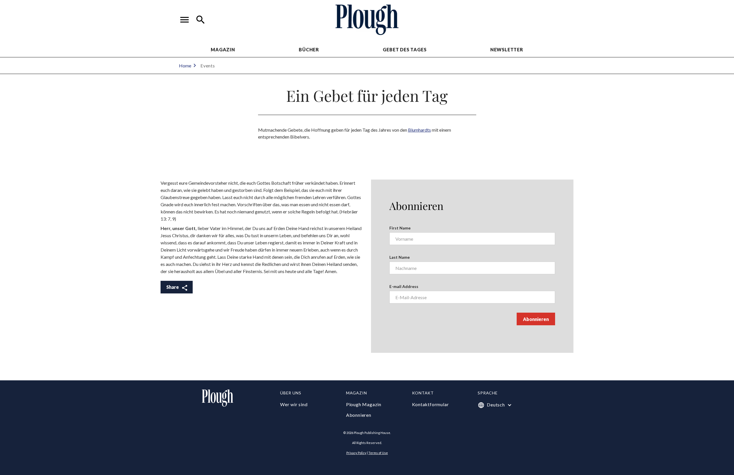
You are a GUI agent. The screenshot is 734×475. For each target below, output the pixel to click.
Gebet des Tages (404, 49)
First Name (400, 227)
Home (185, 65)
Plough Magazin (363, 404)
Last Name (399, 257)
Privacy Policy (356, 453)
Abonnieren (358, 415)
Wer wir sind (294, 404)
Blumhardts (419, 130)
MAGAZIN (223, 49)
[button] (184, 20)
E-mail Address (403, 286)
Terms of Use (378, 453)
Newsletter (506, 49)
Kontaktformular (430, 404)
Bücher (309, 49)
